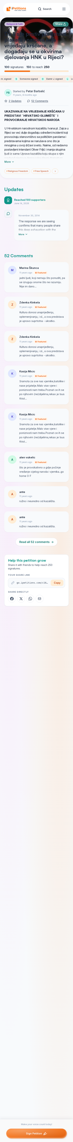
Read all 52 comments (36, 542)
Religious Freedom (17, 171)
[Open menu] (64, 9)
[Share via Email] (39, 599)
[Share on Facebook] (12, 599)
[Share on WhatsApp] (30, 599)
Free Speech (41, 171)
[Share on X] (21, 599)
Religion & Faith (15, 24)
